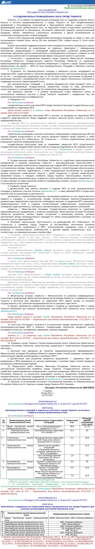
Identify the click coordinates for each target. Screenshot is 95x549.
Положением (66, 149)
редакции (40, 110)
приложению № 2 (9, 311)
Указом (47, 317)
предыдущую (18, 102)
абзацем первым (42, 250)
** (57, 428)
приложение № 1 (54, 379)
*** (55, 432)
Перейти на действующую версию (79, 8)
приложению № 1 (17, 69)
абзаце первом (53, 275)
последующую (18, 131)
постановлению (16, 404)
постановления (44, 489)
